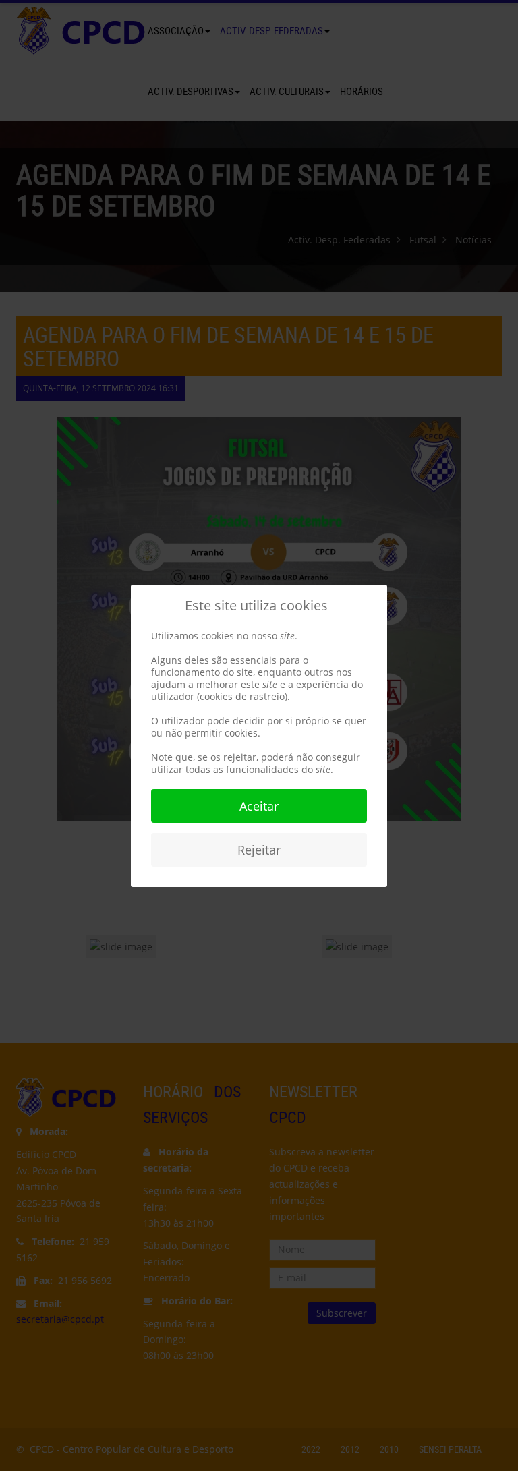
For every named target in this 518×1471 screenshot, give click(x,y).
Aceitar (259, 806)
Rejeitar (259, 850)
